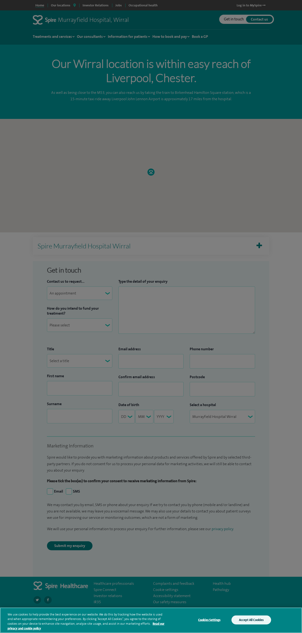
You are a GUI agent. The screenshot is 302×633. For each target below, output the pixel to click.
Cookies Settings (209, 620)
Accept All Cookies (251, 620)
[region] (151, 620)
